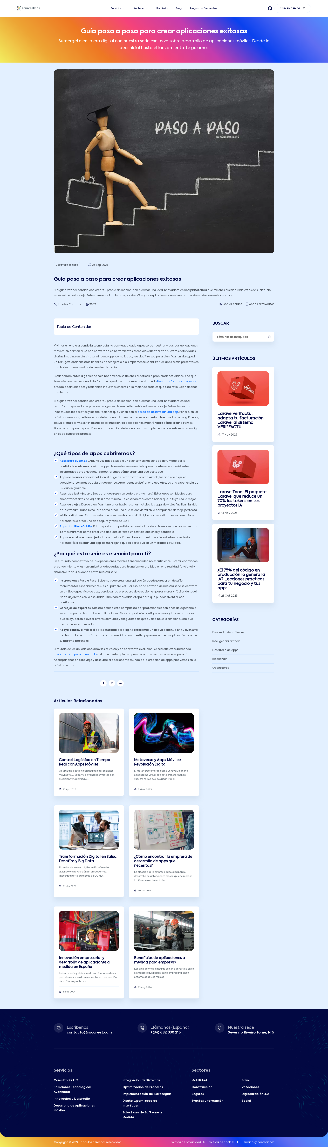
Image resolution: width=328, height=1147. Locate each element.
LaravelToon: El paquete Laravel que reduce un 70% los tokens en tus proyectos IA (241, 498)
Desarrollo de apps (67, 265)
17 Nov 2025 (229, 435)
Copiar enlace (232, 304)
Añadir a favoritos (261, 304)
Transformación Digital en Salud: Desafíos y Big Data (88, 859)
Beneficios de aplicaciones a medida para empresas (159, 960)
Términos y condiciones (258, 1142)
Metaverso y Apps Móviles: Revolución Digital (157, 762)
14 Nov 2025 (229, 513)
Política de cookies (221, 1142)
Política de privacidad (185, 1142)
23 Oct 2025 (229, 596)
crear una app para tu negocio (75, 654)
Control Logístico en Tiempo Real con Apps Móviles (84, 762)
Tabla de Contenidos (74, 327)
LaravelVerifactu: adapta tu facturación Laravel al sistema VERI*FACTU (240, 420)
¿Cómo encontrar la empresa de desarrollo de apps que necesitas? (163, 861)
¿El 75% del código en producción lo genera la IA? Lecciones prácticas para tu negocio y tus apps (241, 579)
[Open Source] (270, 8)
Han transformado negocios (176, 381)
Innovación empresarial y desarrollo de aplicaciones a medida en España (84, 962)
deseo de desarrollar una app (158, 412)
